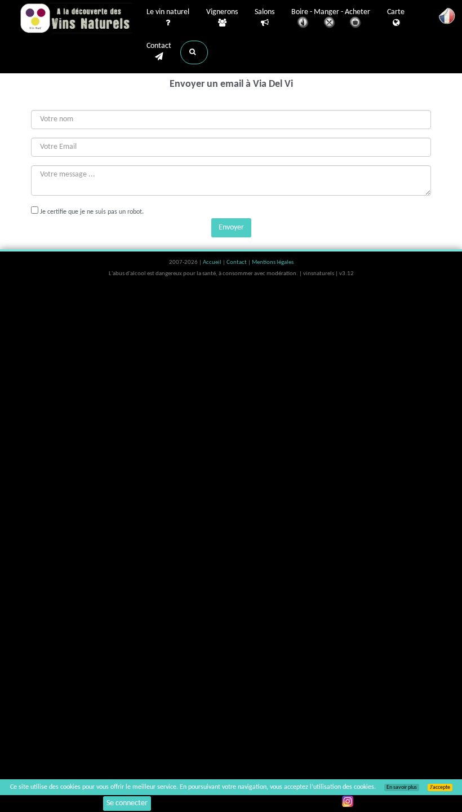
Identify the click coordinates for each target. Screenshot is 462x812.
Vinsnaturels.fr (76, 18)
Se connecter (127, 803)
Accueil (213, 262)
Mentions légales (273, 262)
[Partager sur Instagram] (347, 801)
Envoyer (231, 227)
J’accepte (440, 787)
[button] (194, 52)
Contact (158, 46)
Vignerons (222, 12)
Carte (396, 12)
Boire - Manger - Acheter (330, 12)
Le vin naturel (167, 12)
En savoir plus (402, 787)
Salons (264, 12)
